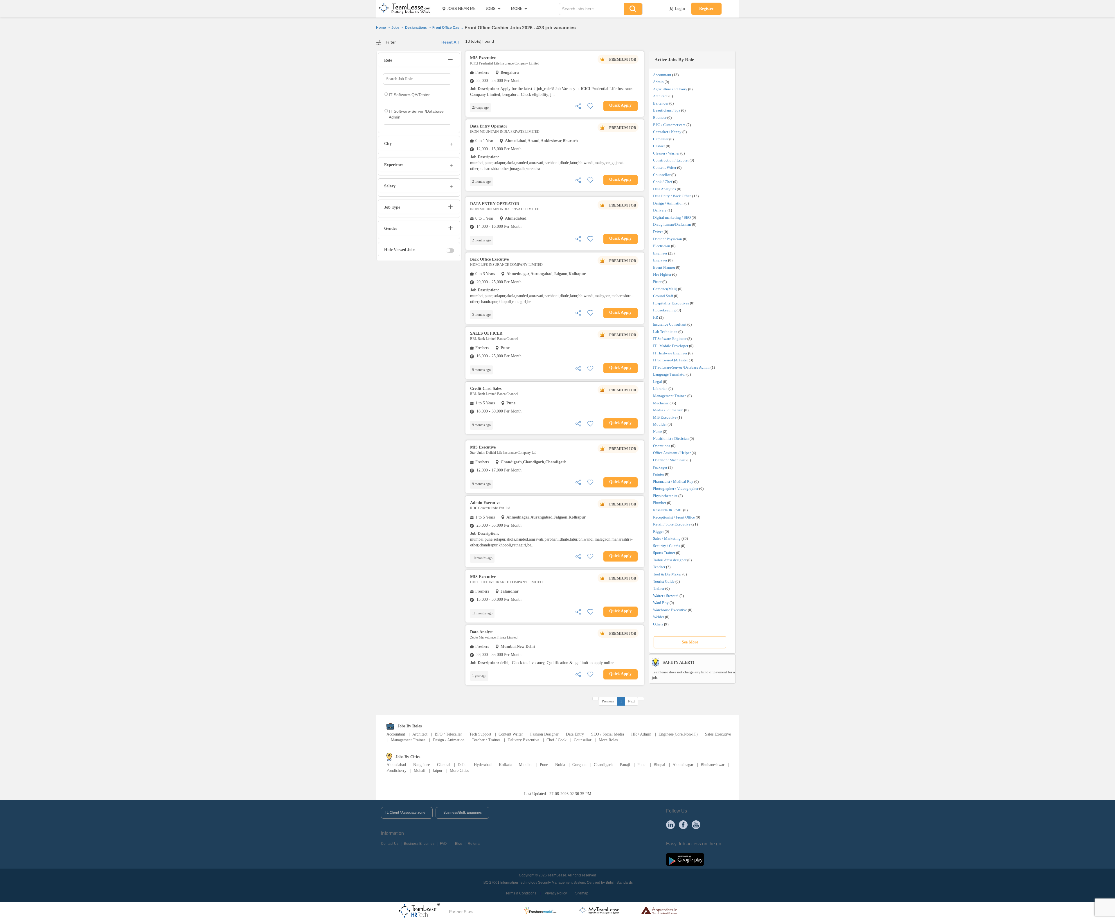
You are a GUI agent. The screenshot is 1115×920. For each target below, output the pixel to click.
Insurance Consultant (669, 324)
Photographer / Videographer (675, 488)
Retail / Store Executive (671, 524)
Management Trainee (669, 396)
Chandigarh (603, 765)
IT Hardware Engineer (670, 353)
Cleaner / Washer (666, 153)
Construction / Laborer (671, 160)
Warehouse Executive (670, 610)
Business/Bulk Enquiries (462, 812)
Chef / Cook (556, 740)
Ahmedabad (396, 765)
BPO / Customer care (669, 125)
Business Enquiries (419, 844)
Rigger (658, 531)
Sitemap (581, 893)
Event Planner (664, 267)
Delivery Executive (523, 740)
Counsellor (661, 175)
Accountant (662, 75)
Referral (474, 844)
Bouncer (659, 117)
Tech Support (480, 734)
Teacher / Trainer (486, 740)
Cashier (659, 146)
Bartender (660, 103)
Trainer (658, 588)
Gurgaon (579, 765)
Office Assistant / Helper (672, 453)
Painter (658, 474)
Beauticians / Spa (666, 110)
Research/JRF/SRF (667, 510)
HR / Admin (641, 734)
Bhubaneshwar (712, 765)
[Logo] (402, 8)
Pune (544, 765)
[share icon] (578, 105)
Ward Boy (661, 602)
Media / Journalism (668, 410)
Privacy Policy (556, 893)
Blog (458, 844)
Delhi (462, 765)
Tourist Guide (664, 581)
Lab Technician (665, 331)
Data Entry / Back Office (672, 196)
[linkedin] (670, 824)
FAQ (443, 844)
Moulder (660, 424)
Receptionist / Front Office (674, 517)
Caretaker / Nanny (667, 132)
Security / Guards (666, 546)
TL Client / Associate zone (405, 812)
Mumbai (526, 765)
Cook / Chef (662, 182)
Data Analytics (664, 189)
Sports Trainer (664, 552)
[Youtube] (696, 824)
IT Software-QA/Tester (670, 360)
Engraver (660, 260)
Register (706, 8)
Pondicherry (396, 770)
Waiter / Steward (666, 595)
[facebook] (683, 824)
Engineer (660, 253)
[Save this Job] (590, 105)
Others (658, 624)
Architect (660, 96)
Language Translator (669, 374)
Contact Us (389, 844)
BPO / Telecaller (448, 734)
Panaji (625, 765)
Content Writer (664, 167)
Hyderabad (483, 765)
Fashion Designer (544, 734)
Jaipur (438, 770)
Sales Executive (718, 734)
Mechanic (661, 403)
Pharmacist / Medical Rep (673, 481)
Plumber (659, 503)
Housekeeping (664, 310)
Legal (657, 381)
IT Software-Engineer (669, 338)
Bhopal (659, 765)
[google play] (685, 859)
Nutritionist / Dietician (671, 438)
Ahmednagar (682, 765)
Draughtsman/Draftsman (672, 224)
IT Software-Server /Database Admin (681, 367)
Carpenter (660, 139)
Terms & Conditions (521, 893)
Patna (641, 765)
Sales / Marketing (667, 538)
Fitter (657, 281)
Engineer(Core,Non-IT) (678, 734)
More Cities (459, 770)
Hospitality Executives (671, 303)
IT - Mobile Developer (670, 346)
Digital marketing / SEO (672, 217)
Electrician (661, 246)
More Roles (608, 740)
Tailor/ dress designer (669, 560)
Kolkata (505, 765)
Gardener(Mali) (665, 289)
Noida (560, 765)
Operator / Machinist (669, 460)
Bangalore (421, 765)
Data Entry (575, 734)
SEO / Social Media (607, 734)
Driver (658, 231)
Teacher (659, 567)
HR (655, 317)
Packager (660, 467)
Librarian (660, 388)
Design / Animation (668, 203)
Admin (658, 82)
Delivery (660, 210)
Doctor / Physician (667, 239)
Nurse (657, 431)
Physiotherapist (665, 496)
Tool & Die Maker (667, 574)
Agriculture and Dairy (670, 89)
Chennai (443, 765)
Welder (658, 617)
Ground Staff (663, 296)
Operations (661, 446)
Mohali (419, 770)
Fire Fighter (662, 274)
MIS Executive (665, 417)
